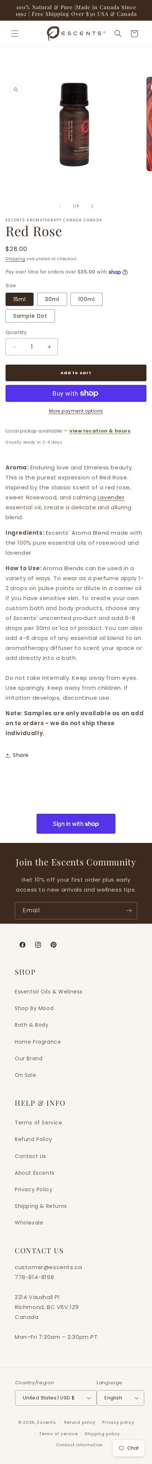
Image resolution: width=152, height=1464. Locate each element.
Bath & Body (32, 1025)
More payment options (76, 411)
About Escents (35, 1173)
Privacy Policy (33, 1189)
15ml (19, 299)
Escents (47, 1422)
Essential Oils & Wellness (49, 991)
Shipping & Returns (41, 1206)
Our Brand (28, 1058)
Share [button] (21, 755)
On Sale (25, 1075)
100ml (86, 299)
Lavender (111, 497)
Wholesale (29, 1222)
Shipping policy (102, 1434)
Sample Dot (30, 316)
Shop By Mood (34, 1008)
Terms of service (58, 1434)
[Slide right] (92, 206)
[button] (15, 33)
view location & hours (100, 430)
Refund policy (80, 1422)
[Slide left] (60, 206)
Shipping (15, 259)
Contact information (79, 1445)
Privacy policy (118, 1422)
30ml (52, 299)
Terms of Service (38, 1122)
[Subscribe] (129, 910)
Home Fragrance (38, 1042)
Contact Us (30, 1156)
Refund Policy (33, 1139)
